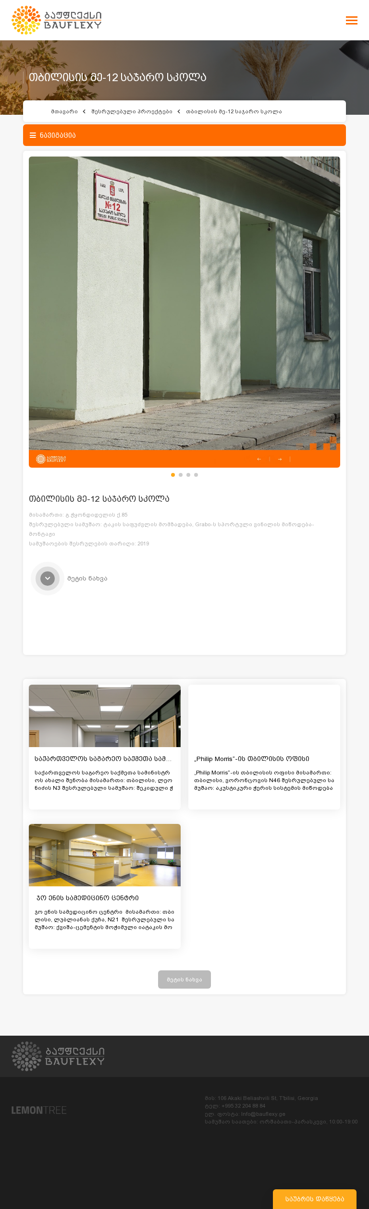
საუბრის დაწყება (314, 1199)
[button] (173, 475)
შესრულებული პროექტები (131, 111)
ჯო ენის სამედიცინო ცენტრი (88, 898)
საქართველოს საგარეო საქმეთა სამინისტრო (116, 758)
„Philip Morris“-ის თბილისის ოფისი (251, 758)
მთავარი (64, 111)
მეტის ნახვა (184, 979)
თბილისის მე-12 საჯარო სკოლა (234, 111)
